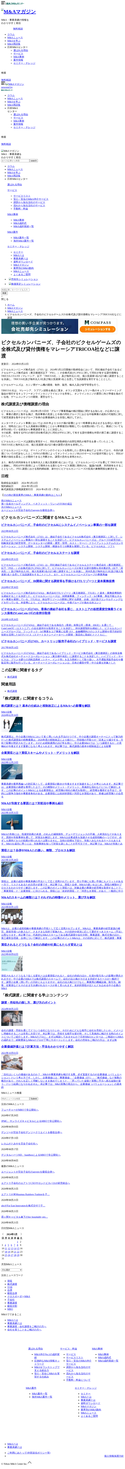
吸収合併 (12, 1293)
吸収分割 (12, 1306)
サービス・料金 (68, 1348)
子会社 (11, 1299)
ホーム (11, 305)
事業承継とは (20, 258)
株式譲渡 (12, 677)
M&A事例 (18, 56)
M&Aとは (18, 255)
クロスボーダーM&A (18, 1296)
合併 (9, 1290)
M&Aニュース (15, 37)
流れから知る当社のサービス (29, 205)
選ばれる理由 (20, 50)
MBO (10, 1309)
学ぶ (13, 101)
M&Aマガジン (21, 265)
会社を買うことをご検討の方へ (24, 1329)
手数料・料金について (78, 1380)
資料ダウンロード (23, 261)
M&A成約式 (20, 223)
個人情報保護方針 (114, 1456)
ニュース (15, 98)
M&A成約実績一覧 (23, 226)
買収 (9, 1281)
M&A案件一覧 (21, 237)
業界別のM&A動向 (23, 268)
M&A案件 (12, 232)
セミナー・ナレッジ (24, 63)
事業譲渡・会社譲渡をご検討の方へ (26, 1326)
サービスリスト (21, 196)
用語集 (13, 105)
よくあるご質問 (21, 274)
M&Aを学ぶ (13, 40)
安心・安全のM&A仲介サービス (30, 199)
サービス (18, 53)
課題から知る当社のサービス (29, 202)
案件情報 (18, 60)
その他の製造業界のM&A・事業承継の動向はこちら (32, 495)
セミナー (18, 252)
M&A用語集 (13, 44)
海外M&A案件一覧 (23, 241)
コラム (11, 34)
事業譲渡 (12, 1303)
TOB (9, 1287)
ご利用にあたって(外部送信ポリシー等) (28, 1452)
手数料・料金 (20, 208)
